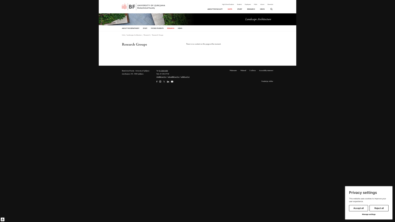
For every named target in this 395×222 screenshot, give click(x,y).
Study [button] (239, 9)
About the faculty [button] (214, 9)
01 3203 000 (163, 71)
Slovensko (270, 4)
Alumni (262, 4)
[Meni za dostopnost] (2, 219)
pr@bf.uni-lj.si (185, 77)
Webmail (243, 70)
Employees (248, 4)
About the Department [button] (130, 28)
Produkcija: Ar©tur (267, 81)
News (262, 9)
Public (255, 4)
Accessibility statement (266, 70)
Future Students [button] (157, 28)
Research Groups (157, 35)
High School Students (228, 4)
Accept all (358, 208)
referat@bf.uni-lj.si (173, 77)
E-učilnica (253, 70)
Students (239, 4)
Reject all (379, 208)
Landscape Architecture (134, 35)
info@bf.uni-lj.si (161, 77)
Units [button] (230, 9)
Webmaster (233, 70)
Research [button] (251, 9)
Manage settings (369, 214)
